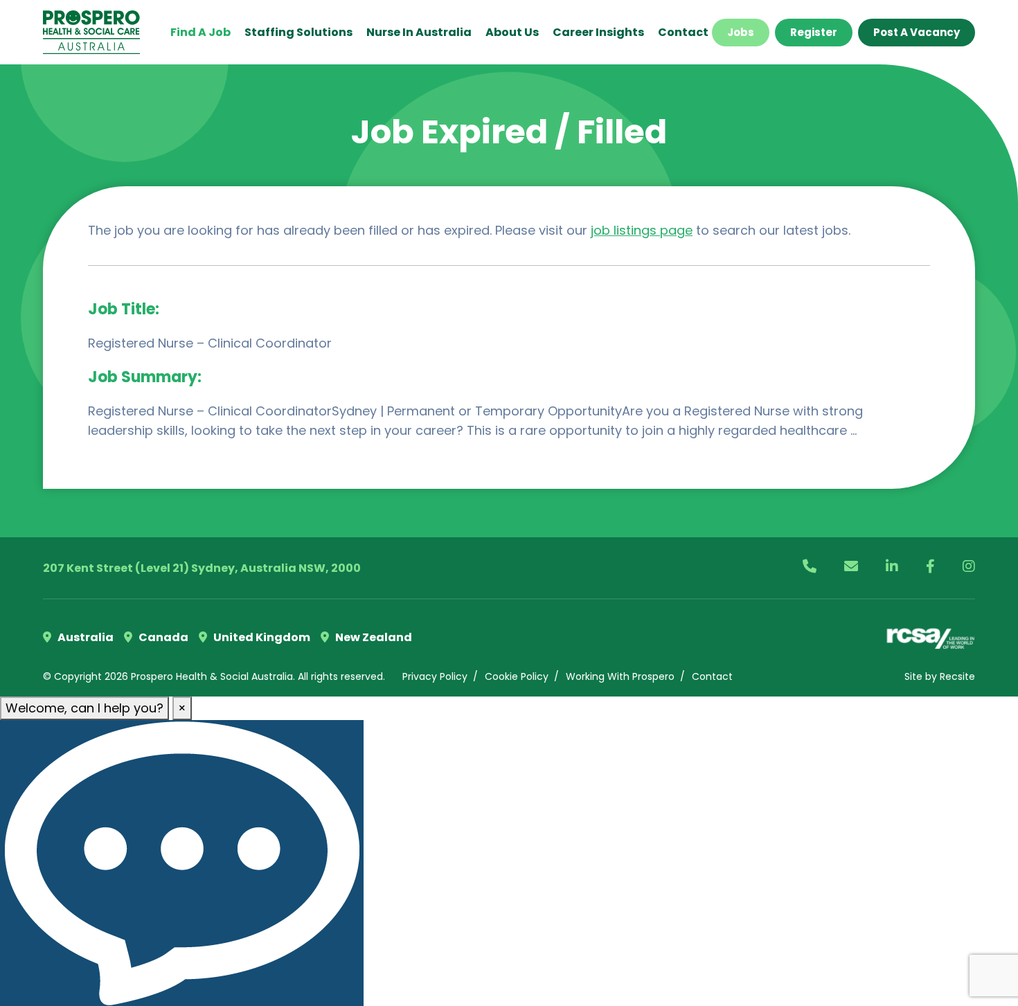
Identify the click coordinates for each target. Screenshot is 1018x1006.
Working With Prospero (620, 676)
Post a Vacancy (916, 32)
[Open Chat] (182, 863)
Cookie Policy (516, 676)
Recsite (957, 676)
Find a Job (200, 32)
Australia (84, 637)
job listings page (642, 230)
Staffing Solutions (298, 32)
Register (813, 32)
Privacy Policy (434, 676)
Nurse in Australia (419, 32)
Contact (683, 32)
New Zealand (372, 637)
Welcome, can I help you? (84, 708)
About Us (512, 32)
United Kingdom (260, 637)
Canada (162, 637)
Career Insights (598, 32)
